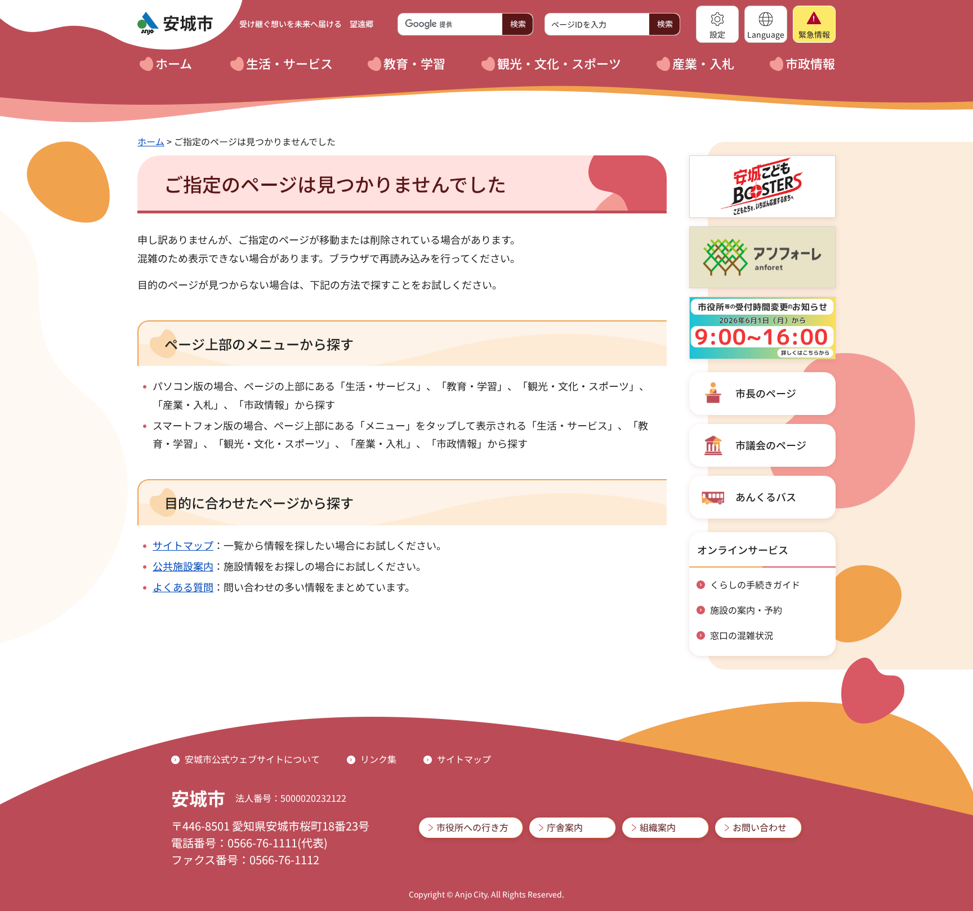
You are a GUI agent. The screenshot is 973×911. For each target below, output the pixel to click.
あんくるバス (765, 496)
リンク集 (378, 759)
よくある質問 (183, 586)
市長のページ (765, 393)
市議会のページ (770, 444)
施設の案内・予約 (746, 610)
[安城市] (175, 23)
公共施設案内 (183, 566)
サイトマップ (183, 545)
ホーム (150, 141)
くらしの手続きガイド (755, 584)
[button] (717, 24)
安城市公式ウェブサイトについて (252, 759)
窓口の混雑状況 (741, 635)
